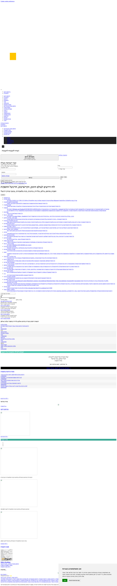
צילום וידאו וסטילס (8, 270)
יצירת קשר (3, 577)
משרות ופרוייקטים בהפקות (7, 183)
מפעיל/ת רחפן (27, 272)
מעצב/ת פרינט (62, 253)
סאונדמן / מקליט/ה (36, 269)
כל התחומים (7, 197)
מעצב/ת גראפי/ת (84, 253)
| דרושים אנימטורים (34, 579)
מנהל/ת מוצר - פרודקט (18, 239)
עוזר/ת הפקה (10, 242)
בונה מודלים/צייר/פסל (50, 236)
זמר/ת (53, 233)
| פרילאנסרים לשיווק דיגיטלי (58, 581)
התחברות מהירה (5, 123)
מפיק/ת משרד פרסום (41, 266)
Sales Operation (68, 280)
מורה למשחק (33, 278)
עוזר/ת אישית (10, 285)
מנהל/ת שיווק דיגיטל (96, 280)
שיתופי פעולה (7, 113)
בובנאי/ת (43, 278)
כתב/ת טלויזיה (46, 219)
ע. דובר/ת (16, 285)
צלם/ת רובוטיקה (5, 333)
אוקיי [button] (65, 580)
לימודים (5, 117)
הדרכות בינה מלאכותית (54, 222)
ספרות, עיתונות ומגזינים (9, 249)
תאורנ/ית (9, 269)
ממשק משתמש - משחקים (40, 225)
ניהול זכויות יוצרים (27, 233)
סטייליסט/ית (15, 203)
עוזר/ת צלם (21, 272)
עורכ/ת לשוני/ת (15, 250)
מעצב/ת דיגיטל (76, 253)
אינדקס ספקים (7, 119)
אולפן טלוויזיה (7, 199)
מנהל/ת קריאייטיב (56, 263)
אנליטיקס (6, 212)
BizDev (15, 245)
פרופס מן (14, 236)
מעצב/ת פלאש (48, 210)
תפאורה (60, 200)
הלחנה (63, 233)
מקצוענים (6, 100)
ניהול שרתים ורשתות (47, 263)
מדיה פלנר (103, 280)
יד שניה (5, 110)
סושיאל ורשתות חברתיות (10, 246)
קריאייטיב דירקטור (22, 225)
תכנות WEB (49, 288)
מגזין (5, 101)
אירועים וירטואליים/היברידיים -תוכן (26, 227)
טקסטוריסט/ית (90, 210)
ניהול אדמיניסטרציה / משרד (16, 283)
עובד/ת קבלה (22, 206)
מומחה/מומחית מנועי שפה (13, 222)
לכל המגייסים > (4, 436)
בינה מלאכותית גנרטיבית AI (10, 220)
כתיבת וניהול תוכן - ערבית (52, 216)
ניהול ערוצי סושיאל (25, 248)
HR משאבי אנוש (27, 245)
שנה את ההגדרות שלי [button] (74, 580)
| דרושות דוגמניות (43, 579)
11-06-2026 (3, 349)
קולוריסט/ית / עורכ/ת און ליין (14, 263)
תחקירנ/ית (15, 219)
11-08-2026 (3, 341)
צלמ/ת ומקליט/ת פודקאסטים (8, 339)
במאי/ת (21, 291)
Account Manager (18, 280)
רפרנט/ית (9, 258)
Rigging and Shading (18, 209)
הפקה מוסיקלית (58, 233)
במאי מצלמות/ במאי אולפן (37, 200)
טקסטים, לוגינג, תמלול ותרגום (11, 229)
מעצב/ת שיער (29, 203)
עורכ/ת (28, 250)
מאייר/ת (85, 210)
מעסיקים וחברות (8, 109)
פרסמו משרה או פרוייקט (10, 106)
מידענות (16, 227)
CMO (21, 245)
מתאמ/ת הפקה (22, 242)
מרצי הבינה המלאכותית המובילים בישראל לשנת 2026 (14, 541)
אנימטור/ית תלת (86, 209)
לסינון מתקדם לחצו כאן (6, 301)
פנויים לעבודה (7, 114)
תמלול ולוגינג (22, 230)
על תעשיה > (4, 406)
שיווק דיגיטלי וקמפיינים (9, 279)
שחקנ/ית (9, 278)
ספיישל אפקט (31, 236)
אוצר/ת (52, 206)
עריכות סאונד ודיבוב (9, 259)
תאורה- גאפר (14, 269)
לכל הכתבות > (4, 543)
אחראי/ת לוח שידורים (45, 258)
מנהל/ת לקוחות (58, 266)
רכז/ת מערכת (21, 219)
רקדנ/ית (51, 291)
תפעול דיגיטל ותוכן (30, 216)
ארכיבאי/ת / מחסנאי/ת (34, 258)
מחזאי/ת (102, 291)
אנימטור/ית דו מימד (50, 209)
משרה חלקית (4, 324)
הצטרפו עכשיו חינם (5, 309)
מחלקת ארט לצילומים (9, 235)
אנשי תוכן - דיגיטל (8, 215)
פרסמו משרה (7, 107)
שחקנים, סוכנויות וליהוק (9, 276)
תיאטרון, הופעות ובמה (9, 289)
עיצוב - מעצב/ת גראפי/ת (6, 565)
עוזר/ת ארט (25, 236)
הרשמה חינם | (7, 92)
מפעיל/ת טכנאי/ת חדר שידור (18, 258)
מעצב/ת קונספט (41, 210)
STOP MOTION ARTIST (30, 209)
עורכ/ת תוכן (34, 219)
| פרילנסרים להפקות (25, 580)
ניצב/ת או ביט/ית (22, 278)
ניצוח (22, 233)
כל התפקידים (10, 200)
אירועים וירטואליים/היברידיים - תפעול (44, 227)
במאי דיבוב (39, 260)
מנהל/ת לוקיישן (55, 269)
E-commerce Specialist (37, 280)
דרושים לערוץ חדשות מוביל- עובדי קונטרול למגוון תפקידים (15, 326)
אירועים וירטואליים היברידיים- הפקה (63, 227)
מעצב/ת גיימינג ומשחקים (94, 253)
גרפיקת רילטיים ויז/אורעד (21, 253)
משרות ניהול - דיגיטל (9, 243)
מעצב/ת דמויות (62, 210)
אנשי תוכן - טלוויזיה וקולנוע (10, 217)
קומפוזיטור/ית (10, 210)
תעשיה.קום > (4, 574)
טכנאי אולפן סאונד (32, 260)
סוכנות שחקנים (14, 278)
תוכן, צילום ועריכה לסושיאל (13, 248)
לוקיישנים (6, 116)
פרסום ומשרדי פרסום (9, 265)
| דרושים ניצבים (51, 579)
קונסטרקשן (9, 236)
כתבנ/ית (38, 250)
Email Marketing (47, 280)
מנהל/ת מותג (53, 283)
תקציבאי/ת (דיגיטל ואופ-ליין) (14, 266)
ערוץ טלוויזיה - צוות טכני (10, 256)
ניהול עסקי (26, 285)
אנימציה (6, 207)
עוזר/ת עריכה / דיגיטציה (36, 263)
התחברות (6, 93)
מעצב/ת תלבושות (22, 203)
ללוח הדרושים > (4, 398)
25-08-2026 (4, 329)
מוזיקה (5, 232)
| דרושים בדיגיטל (16, 580)
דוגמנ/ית (39, 278)
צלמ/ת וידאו (10, 272)
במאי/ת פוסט (75, 263)
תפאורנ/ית (38, 291)
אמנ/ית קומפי (63, 222)
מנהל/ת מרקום (46, 283)
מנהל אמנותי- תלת (70, 210)
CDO (18, 245)
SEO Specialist (75, 280)
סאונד (69, 291)
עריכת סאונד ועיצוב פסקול (21, 260)
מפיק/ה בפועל (36, 242)
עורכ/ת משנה (40, 219)
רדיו (5, 273)
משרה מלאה (4, 331)
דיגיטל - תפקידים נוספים (10, 226)
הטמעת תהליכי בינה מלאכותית (41, 222)
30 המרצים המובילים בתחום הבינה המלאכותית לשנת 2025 (15, 509)
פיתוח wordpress (42, 288)
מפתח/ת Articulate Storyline (31, 288)
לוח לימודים (6, 134)
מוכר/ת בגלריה (38, 206)
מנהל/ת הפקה (42, 242)
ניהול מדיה (88, 280)
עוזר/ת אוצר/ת (15, 206)
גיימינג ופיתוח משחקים (9, 223)
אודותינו (9, 577)
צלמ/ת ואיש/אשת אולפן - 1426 (8, 346)
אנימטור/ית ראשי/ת (95, 209)
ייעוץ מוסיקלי (48, 233)
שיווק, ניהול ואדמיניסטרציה (10, 282)
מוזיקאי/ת (43, 233)
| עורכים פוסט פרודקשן (44, 580)
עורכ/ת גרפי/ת (22, 250)
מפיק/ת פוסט (29, 242)
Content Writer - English (19, 216)
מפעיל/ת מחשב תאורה (88, 291)
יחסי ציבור (80, 283)
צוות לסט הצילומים (8, 268)
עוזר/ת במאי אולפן (72, 200)
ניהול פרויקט (10, 239)
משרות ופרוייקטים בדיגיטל (20, 183)
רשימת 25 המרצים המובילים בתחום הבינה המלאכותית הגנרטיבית (16, 477)
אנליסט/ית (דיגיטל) (11, 213)
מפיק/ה (16, 275)
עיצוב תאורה (56, 291)
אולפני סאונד (45, 260)
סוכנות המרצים (7, 104)
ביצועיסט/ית (30, 253)
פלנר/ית (29, 266)
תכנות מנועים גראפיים (12, 225)
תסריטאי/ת (9, 219)
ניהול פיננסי (21, 285)
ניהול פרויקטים (10, 227)
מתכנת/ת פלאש (25, 210)
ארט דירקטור (64, 236)
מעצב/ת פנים (69, 253)
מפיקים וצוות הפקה (8, 240)
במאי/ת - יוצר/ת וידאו (55, 219)
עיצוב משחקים (30, 225)
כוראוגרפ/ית (107, 291)
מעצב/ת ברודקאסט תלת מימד (107, 253)
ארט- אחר (58, 236)
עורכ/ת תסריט (27, 219)
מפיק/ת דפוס (33, 250)
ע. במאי (66, 291)
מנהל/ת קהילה (33, 248)
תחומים (3, 194)
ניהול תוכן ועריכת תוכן (40, 216)
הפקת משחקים (50, 225)
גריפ (66, 269)
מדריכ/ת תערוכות (46, 206)
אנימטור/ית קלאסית (104, 209)
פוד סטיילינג (20, 236)
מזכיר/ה (76, 283)
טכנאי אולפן (24, 275)
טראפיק (27, 258)
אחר (56, 209)
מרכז (2, 334)
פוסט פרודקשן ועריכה (9, 262)
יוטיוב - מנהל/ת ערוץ (69, 216)
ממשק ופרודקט (7, 237)
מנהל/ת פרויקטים (39, 283)
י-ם (1, 327)
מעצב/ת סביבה (55, 210)
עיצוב (5, 252)
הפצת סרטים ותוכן (100, 283)
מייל (59, 165)
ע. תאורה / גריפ (28, 269)
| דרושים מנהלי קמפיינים (7, 579)
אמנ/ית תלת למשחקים (69, 225)
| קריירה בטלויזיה (35, 580)
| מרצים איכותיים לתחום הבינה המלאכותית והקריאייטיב (14, 581)
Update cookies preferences (7, 1)
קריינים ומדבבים (11, 260)
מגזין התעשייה (7, 130)
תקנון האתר (14, 577)
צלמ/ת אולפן (65, 200)
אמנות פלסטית (7, 204)
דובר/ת (107, 283)
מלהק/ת (28, 278)
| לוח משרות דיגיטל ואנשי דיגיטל (21, 579)
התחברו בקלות (63, 155)
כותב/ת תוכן (61, 216)
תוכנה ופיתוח (7, 286)
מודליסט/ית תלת (79, 210)
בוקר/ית (24, 291)
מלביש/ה (35, 203)
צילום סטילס (16, 272)
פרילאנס (3, 337)
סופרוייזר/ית (33, 266)
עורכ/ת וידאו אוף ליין (26, 263)
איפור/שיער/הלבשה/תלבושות (11, 202)
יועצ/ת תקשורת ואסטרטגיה (89, 283)
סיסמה (3, 172)
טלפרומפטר (62, 269)
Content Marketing (27, 280)
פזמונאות (9, 233)
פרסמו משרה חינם (5, 305)
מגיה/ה (31, 230)
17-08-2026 (4, 336)
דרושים (5, 99)
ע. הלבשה (9, 203)
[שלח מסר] (58, 404)
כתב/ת (41, 250)
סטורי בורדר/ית (17, 210)
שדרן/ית (9, 275)
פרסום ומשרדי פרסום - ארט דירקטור (10, 563)
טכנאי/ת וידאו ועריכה (66, 263)
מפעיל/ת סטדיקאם (35, 272)
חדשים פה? (30, 157)
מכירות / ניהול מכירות (69, 283)
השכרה (5, 111)
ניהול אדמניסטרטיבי (30, 206)
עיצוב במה (61, 291)
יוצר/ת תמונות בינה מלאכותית (26, 222)
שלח (62, 177)
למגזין (5, 120)
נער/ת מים (49, 269)
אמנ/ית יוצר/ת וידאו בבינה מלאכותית (75, 222)
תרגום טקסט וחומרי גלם (13, 230)
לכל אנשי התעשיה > (6, 566)
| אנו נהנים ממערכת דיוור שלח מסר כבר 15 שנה (39, 581)
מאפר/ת (39, 203)
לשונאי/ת (35, 230)
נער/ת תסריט (44, 269)
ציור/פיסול (9, 206)
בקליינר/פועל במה (15, 291)
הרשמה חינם (7, 96)
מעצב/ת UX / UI (47, 253)
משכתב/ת (27, 230)
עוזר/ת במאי (16, 242)
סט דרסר (43, 236)
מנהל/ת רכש (32, 283)
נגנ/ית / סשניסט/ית (36, 233)
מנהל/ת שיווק (26, 283)
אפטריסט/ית (81, 263)
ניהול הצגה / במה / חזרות (77, 291)
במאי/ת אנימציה (98, 210)
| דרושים (10, 580)
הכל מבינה (6, 103)
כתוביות (39, 230)
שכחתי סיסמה (5, 176)
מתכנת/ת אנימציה (33, 210)
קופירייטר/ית (24, 266)
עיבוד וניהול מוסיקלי (16, 233)
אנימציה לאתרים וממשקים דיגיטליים (73, 209)
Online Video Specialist (58, 280)
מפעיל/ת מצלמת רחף (45, 272)
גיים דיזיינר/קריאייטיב (59, 225)
